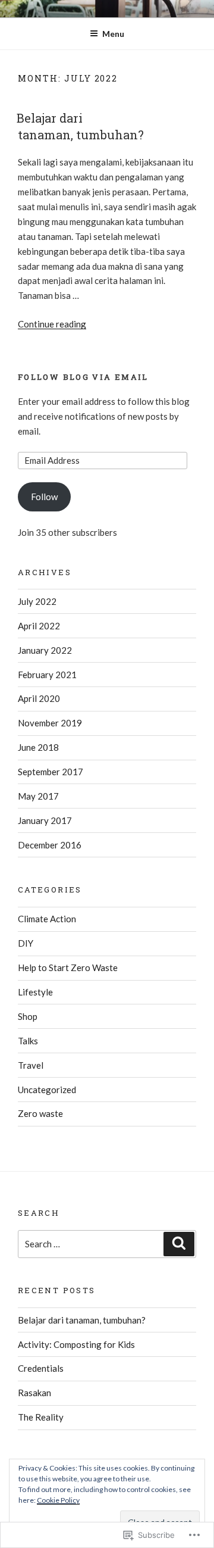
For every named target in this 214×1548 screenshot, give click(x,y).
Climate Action (47, 918)
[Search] (178, 1244)
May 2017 (38, 796)
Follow (44, 496)
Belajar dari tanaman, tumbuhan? (80, 126)
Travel (30, 1065)
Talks (28, 1040)
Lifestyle (35, 992)
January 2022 (45, 650)
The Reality (41, 1417)
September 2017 (50, 771)
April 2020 (39, 698)
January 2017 (45, 820)
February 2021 (47, 674)
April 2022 (39, 625)
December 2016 (49, 844)
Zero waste (40, 1113)
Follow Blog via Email (83, 377)
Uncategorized (47, 1089)
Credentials (41, 1368)
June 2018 (38, 747)
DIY (25, 943)
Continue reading (52, 324)
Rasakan (34, 1392)
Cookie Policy (58, 1500)
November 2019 (50, 722)
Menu (113, 34)
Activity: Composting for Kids (76, 1344)
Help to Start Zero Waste (68, 967)
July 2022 (37, 601)
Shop (27, 1016)
